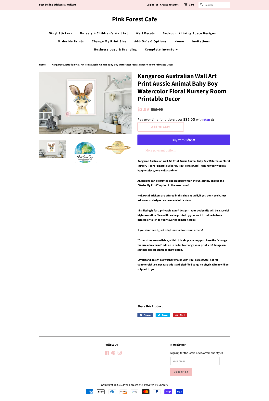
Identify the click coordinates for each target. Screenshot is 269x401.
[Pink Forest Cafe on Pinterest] (113, 353)
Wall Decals (145, 33)
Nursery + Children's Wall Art (104, 33)
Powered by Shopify (156, 385)
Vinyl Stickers (60, 33)
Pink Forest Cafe (134, 19)
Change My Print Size (109, 41)
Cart (191, 5)
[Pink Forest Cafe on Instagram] (119, 353)
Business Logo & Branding (115, 49)
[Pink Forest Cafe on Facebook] (107, 353)
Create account (169, 5)
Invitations (201, 41)
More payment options (161, 150)
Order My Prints (71, 41)
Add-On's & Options (150, 41)
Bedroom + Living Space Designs (189, 33)
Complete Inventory (161, 49)
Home (179, 41)
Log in (150, 5)
